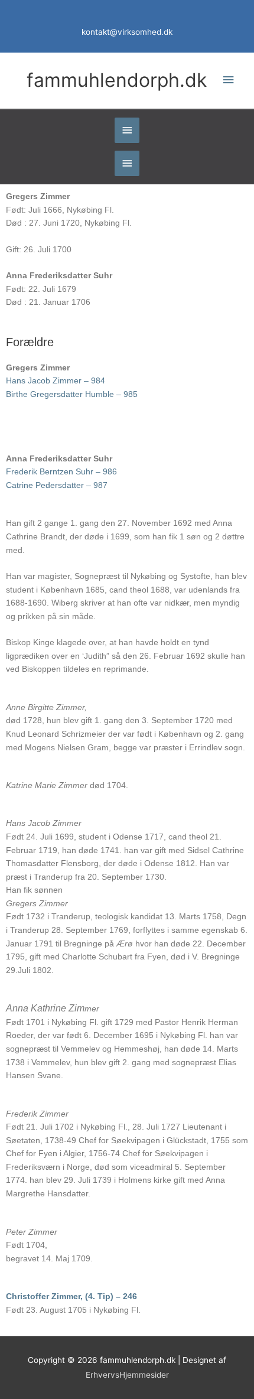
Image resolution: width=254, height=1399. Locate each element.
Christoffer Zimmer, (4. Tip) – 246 (71, 1296)
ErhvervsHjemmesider (127, 1375)
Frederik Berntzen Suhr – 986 (61, 471)
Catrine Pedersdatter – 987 (57, 485)
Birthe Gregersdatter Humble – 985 (72, 394)
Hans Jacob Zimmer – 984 (55, 380)
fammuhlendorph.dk (117, 80)
